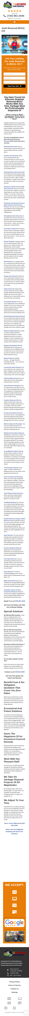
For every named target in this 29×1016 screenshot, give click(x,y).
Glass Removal (8, 535)
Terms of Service (14, 985)
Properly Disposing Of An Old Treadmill (11, 963)
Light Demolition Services (11, 378)
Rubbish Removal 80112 (15, 100)
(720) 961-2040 (16, 69)
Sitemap (15, 992)
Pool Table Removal (10, 559)
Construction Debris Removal (12, 367)
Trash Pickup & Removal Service (13, 493)
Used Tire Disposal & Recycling (13, 476)
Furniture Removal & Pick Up (12, 400)
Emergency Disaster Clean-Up (13, 186)
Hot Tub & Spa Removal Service (13, 413)
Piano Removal (8, 571)
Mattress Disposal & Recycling (13, 424)
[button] (14, 22)
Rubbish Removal (9, 518)
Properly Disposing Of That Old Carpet (11, 965)
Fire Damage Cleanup (10, 301)
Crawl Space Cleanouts (11, 228)
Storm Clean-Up (8, 188)
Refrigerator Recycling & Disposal (14, 433)
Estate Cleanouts (9, 289)
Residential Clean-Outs (10, 146)
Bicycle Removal (9, 358)
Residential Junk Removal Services (14, 203)
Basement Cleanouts (15, 216)
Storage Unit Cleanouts (11, 276)
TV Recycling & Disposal (11, 467)
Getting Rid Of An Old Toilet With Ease (11, 961)
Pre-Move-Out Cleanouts (11, 155)
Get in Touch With (10, 823)
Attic (5, 216)
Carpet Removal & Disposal (12, 385)
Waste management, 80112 (14, 115)
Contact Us (14, 989)
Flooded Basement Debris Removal (14, 316)
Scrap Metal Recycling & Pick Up (13, 451)
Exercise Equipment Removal (12, 548)
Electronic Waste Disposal (11, 331)
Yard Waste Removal (10, 502)
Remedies (7, 141)
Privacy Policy (14, 982)
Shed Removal (8, 261)
